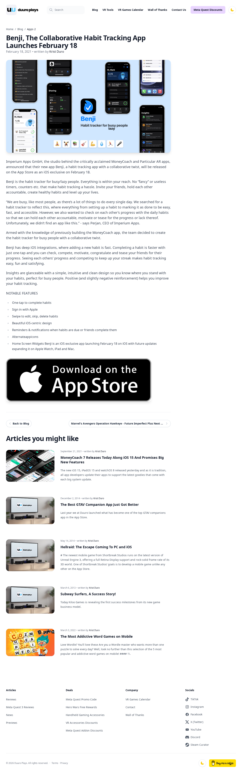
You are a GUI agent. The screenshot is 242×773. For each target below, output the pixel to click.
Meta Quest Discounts (208, 10)
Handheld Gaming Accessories (85, 715)
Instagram (197, 707)
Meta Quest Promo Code (81, 699)
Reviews (11, 699)
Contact (130, 707)
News (9, 715)
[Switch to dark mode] (232, 10)
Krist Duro (100, 451)
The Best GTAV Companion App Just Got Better (99, 504)
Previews (11, 722)
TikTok (194, 699)
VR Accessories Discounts (82, 722)
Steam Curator (200, 744)
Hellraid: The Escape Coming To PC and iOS (96, 547)
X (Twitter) (197, 722)
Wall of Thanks (157, 10)
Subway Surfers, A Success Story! (88, 594)
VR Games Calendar (130, 10)
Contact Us (179, 10)
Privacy (64, 763)
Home (9, 29)
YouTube (196, 729)
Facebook (196, 714)
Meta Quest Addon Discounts (84, 730)
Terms (55, 763)
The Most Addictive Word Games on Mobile (96, 636)
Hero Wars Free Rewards (81, 707)
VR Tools (107, 10)
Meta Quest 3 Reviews (20, 707)
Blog (95, 10)
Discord (195, 737)
